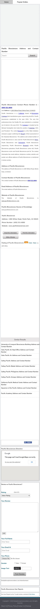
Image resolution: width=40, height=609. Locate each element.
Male (17, 563)
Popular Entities (22, 2)
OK (32, 462)
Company (4, 116)
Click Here (33, 243)
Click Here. (32, 594)
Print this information (29, 233)
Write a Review (10, 237)
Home (6, 2)
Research (20, 131)
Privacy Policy (12, 606)
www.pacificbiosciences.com (10, 209)
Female (24, 563)
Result (23, 134)
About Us (4, 606)
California (21, 113)
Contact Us (21, 606)
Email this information (10, 233)
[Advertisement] (20, 25)
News (36, 139)
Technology (35, 113)
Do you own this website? (12, 462)
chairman (32, 128)
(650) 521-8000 (7, 107)
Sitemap (28, 606)
